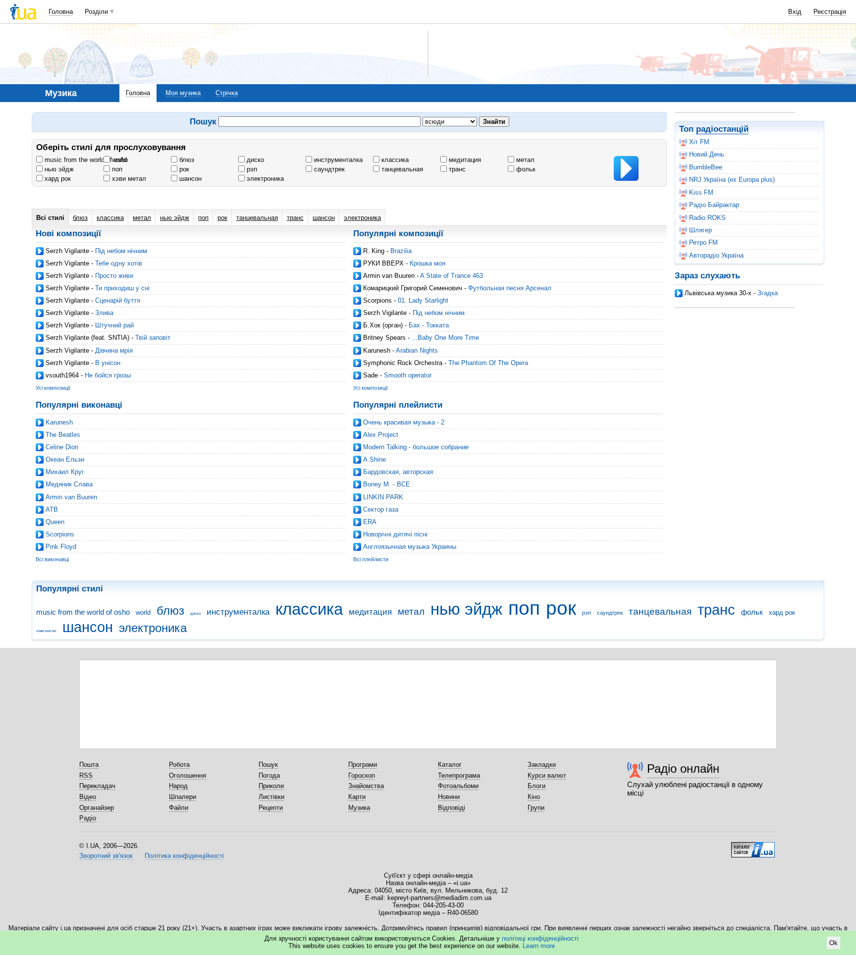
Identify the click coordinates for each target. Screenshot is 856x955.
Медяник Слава (69, 484)
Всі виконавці (52, 559)
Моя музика (183, 93)
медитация (464, 159)
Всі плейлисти (370, 559)
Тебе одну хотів (118, 263)
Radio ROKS (707, 217)
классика (394, 159)
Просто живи (114, 275)
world (118, 159)
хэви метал (128, 178)
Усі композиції (53, 388)
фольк (524, 169)
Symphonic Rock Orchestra (402, 363)
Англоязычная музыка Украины (409, 546)
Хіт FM (699, 142)
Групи (536, 807)
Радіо (87, 818)
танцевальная (401, 169)
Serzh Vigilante (67, 251)
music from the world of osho (85, 159)
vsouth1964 (62, 375)
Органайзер (96, 807)
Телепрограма (459, 775)
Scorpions (377, 300)
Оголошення (187, 775)
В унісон (107, 363)
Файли (178, 807)
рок (183, 169)
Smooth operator (407, 375)
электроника (264, 178)
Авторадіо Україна (716, 255)
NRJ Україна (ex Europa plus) (732, 179)
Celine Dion (62, 447)
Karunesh (376, 350)
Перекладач (97, 786)
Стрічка (226, 93)
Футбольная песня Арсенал (509, 288)
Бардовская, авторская (398, 472)
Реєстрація (829, 11)
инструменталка (337, 159)
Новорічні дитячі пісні (395, 534)
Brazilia (401, 251)
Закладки (542, 764)
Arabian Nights (417, 350)
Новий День (706, 154)
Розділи (96, 11)
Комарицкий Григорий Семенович (412, 288)
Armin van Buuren (389, 275)
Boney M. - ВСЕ (386, 484)
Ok (833, 943)
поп (116, 169)
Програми (362, 764)
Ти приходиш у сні (122, 288)
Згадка (767, 293)
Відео (87, 796)
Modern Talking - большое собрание (416, 447)
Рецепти (271, 807)
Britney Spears (384, 337)
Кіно (534, 796)
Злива (104, 313)
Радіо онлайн (683, 768)
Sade (370, 375)
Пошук (268, 764)
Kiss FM (701, 192)
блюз (185, 159)
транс (456, 169)
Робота (179, 764)
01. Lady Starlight (423, 300)
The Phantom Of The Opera (488, 363)
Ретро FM (703, 242)
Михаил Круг (65, 472)
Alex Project (380, 434)
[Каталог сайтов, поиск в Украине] (753, 846)
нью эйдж (58, 169)
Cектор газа (380, 509)
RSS (86, 775)
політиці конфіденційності (540, 938)
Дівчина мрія (114, 350)
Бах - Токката (429, 325)
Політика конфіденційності (184, 855)
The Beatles (63, 434)
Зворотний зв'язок (106, 855)
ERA (369, 522)
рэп (251, 169)
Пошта (89, 764)
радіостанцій (722, 129)
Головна (61, 11)
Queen (55, 522)
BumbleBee (705, 167)
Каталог (450, 764)
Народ (178, 786)
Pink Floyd (61, 546)
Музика (359, 807)
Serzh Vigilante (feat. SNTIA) (87, 337)
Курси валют (547, 775)
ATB (52, 509)
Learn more (539, 946)
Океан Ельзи (65, 459)
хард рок (57, 178)
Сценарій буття (117, 300)
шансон (189, 178)
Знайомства (366, 786)
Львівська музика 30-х (718, 293)
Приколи (271, 786)
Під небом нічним (121, 251)
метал (524, 159)
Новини (449, 796)
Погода (269, 775)
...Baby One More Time (445, 337)
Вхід (795, 11)
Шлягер (700, 230)
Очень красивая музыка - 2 (403, 422)
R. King (373, 251)
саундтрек (328, 169)
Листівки (271, 796)
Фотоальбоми (458, 786)
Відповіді (451, 807)
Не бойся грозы (108, 375)
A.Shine (374, 459)
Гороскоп (361, 775)
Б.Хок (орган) (383, 325)
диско (254, 159)
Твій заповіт (152, 337)
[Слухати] (626, 168)
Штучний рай (114, 325)
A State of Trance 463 (451, 275)
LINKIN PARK (383, 497)
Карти (357, 796)
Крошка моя (427, 263)
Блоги (536, 786)
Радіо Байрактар (714, 205)
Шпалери (182, 796)
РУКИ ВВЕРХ (383, 263)
